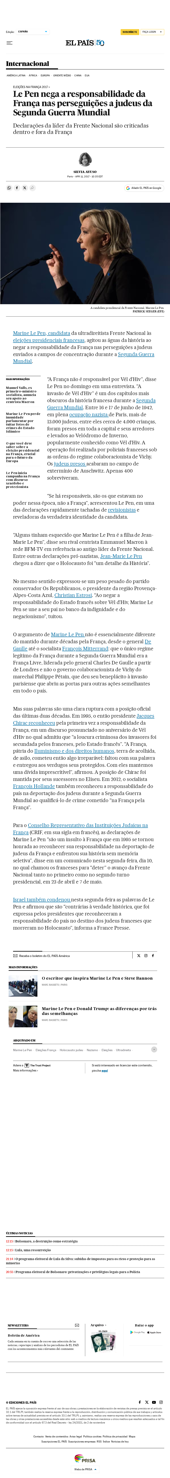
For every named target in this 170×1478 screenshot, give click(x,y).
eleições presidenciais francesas (49, 340)
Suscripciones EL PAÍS (54, 1441)
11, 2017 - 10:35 (89, 176)
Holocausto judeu (71, 1050)
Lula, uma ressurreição (33, 1250)
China (77, 75)
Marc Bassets (50, 984)
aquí (105, 1070)
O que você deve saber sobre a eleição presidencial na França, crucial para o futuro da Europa (22, 452)
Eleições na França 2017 (30, 87)
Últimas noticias (19, 1233)
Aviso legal (76, 1436)
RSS (99, 1441)
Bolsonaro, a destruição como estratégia (46, 1241)
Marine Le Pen (68, 634)
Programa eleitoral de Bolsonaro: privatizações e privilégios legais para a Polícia (77, 1272)
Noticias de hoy (120, 1441)
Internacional (27, 64)
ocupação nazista (89, 414)
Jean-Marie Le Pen (121, 556)
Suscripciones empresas (81, 1441)
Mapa (132, 1436)
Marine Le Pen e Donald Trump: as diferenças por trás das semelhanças (99, 1011)
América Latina (16, 75)
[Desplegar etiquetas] (154, 1049)
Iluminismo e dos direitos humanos (74, 751)
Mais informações (24, 1070)
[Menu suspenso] (9, 43)
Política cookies (92, 1436)
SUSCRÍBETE (130, 32)
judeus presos (70, 464)
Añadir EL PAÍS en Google (146, 187)
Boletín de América (24, 1335)
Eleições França (46, 1050)
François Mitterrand (85, 648)
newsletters (18, 1325)
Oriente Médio (62, 75)
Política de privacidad (115, 1436)
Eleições (107, 1050)
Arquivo (97, 1325)
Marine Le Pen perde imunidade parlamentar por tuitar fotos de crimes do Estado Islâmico (23, 423)
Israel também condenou (42, 900)
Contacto (38, 1436)
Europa (45, 75)
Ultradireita (123, 1050)
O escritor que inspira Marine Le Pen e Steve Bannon (97, 979)
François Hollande (34, 786)
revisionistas (122, 510)
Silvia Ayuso (85, 172)
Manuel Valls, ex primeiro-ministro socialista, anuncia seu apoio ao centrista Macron (21, 395)
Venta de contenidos (56, 1436)
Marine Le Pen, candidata (41, 333)
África (33, 75)
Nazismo (92, 1050)
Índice (106, 1441)
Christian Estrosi (73, 595)
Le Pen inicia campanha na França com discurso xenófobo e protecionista (23, 480)
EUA (87, 75)
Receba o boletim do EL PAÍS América (44, 956)
